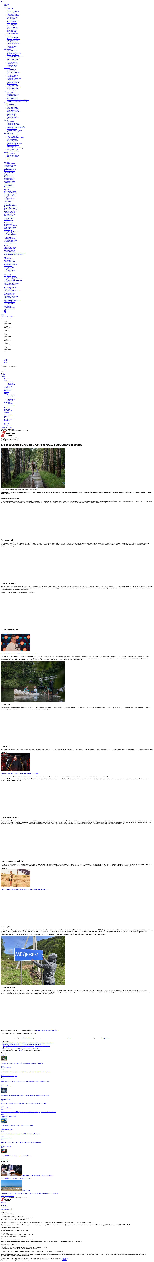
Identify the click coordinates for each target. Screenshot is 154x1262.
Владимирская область (13, 14)
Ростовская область (12, 44)
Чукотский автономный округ (15, 148)
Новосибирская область (13, 111)
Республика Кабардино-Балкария (16, 126)
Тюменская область (12, 98)
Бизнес (6, 380)
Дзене (20, 1050)
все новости (4, 1163)
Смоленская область (12, 27)
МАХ (23, 1038)
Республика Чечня (12, 129)
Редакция (3, 1205)
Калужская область (12, 18)
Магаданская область (13, 140)
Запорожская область (13, 155)
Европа (11, 1129)
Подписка (10, 403)
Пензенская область (12, 75)
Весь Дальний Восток (13, 134)
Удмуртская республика (13, 87)
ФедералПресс (105, 1038)
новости (3, 374)
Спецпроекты (7, 402)
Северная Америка (11, 1076)
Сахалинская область (13, 145)
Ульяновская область (12, 88)
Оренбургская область (13, 73)
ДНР (8, 159)
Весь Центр (10, 8)
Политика (6, 379)
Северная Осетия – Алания (14, 130)
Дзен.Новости (29, 1038)
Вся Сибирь (10, 104)
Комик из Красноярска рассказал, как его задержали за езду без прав (22, 1044)
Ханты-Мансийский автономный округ (18, 100)
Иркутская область (12, 107)
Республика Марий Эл (13, 79)
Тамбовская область (12, 28)
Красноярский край (12, 110)
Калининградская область (14, 53)
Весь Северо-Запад (12, 50)
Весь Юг (9, 36)
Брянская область (12, 12)
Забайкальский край (12, 149)
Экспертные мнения (12, 397)
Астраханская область (13, 37)
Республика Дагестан (13, 123)
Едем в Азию (26, 1190)
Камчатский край (12, 139)
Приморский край (12, 142)
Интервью (10, 400)
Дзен (69, 1038)
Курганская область (12, 97)
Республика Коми (12, 65)
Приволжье (7, 68)
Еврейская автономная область (15, 137)
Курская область (11, 21)
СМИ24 (64, 1260)
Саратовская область (12, 85)
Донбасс (6, 152)
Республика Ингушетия (13, 124)
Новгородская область (13, 60)
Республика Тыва (12, 116)
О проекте (3, 1202)
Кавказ (6, 120)
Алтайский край (11, 105)
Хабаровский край (12, 146)
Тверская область (11, 30)
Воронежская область (13, 15)
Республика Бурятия (12, 150)
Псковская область (12, 62)
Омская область (11, 113)
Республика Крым (12, 46)
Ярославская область (12, 33)
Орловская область (12, 24)
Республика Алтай (12, 114)
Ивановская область (12, 17)
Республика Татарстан (13, 82)
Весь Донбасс (11, 153)
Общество (6, 387)
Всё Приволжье (11, 69)
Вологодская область (13, 55)
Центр (5, 7)
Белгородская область (13, 11)
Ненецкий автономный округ (15, 56)
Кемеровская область (13, 108)
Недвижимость (11, 384)
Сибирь (6, 103)
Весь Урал (10, 92)
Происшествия (8, 389)
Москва (6, 5)
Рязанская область (12, 26)
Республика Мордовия (13, 81)
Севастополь (10, 47)
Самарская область (12, 84)
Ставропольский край (13, 132)
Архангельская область (13, 52)
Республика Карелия (12, 63)
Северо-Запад (7, 49)
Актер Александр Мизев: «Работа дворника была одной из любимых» (22, 1049)
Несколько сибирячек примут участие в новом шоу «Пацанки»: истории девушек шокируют (28, 1043)
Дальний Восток (8, 133)
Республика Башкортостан (14, 78)
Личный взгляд (11, 399)
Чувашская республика (13, 89)
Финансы (9, 386)
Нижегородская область (13, 72)
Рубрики (3, 376)
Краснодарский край (12, 40)
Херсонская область (12, 156)
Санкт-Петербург (12, 66)
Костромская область (13, 20)
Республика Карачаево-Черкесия (16, 127)
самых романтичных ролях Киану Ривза (47, 1030)
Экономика (10, 381)
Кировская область (12, 71)
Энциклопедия (11, 395)
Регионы (3, 1)
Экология (6, 392)
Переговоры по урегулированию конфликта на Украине (37, 1175)
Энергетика (10, 383)
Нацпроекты (7, 390)
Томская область (11, 118)
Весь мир (6, 4)
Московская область (12, 10)
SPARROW (65, 1258)
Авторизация (4, 1206)
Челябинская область (13, 95)
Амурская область (12, 136)
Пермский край (11, 76)
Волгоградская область (13, 39)
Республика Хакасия (12, 117)
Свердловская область (13, 94)
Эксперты (6, 393)
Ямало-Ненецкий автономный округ (17, 101)
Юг (5, 34)
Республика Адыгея (12, 42)
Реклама (6, 359)
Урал (5, 91)
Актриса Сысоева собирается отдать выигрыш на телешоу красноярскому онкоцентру (26, 1046)
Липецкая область (12, 23)
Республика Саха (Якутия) (14, 143)
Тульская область (11, 31)
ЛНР (8, 158)
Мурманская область (12, 59)
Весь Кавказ (10, 121)
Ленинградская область (13, 57)
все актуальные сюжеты (7, 1196)
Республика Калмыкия (13, 43)
